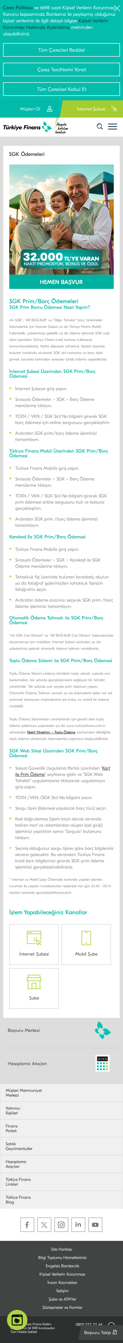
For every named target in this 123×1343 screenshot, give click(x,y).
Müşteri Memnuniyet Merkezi (24, 1093)
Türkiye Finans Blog (18, 1200)
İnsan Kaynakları (62, 1282)
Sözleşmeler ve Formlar (62, 1307)
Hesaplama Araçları (27, 1063)
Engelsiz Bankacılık (62, 1265)
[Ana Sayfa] (38, 127)
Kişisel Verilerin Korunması (62, 1274)
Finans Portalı (12, 1128)
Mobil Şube (86, 953)
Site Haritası (61, 1249)
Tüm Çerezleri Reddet (61, 50)
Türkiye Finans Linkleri (18, 1182)
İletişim (62, 1290)
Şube (34, 997)
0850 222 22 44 (89, 1324)
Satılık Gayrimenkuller (19, 1146)
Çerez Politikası (18, 7)
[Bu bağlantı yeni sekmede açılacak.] (61, 226)
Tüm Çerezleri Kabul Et (61, 89)
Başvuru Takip (102, 1335)
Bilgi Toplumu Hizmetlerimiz (62, 1257)
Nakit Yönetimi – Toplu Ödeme (51, 732)
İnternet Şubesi (34, 953)
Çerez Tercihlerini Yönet (61, 69)
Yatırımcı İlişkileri (13, 1111)
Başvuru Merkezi (24, 1030)
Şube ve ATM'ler (62, 1299)
